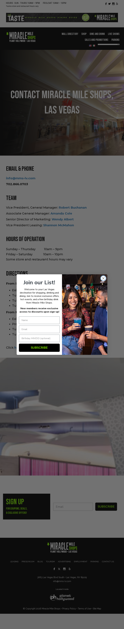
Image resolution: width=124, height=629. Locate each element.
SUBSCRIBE (39, 348)
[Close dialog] (103, 278)
